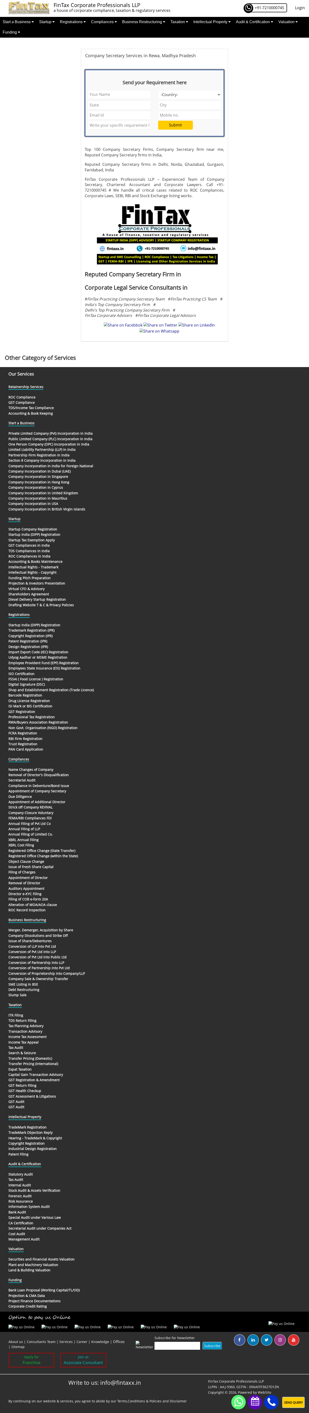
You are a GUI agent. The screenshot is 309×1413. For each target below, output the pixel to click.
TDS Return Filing (22, 1020)
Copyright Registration (26, 1143)
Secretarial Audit (21, 780)
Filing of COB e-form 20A (28, 899)
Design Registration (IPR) (28, 646)
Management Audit (24, 1239)
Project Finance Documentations (34, 1301)
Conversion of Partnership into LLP (36, 962)
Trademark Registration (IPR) (31, 630)
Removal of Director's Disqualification (38, 775)
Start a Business (17, 22)
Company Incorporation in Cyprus (35, 487)
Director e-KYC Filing (25, 893)
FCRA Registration (22, 733)
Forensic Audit (20, 1196)
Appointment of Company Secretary (37, 791)
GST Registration (21, 711)
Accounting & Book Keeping (30, 413)
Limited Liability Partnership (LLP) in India (42, 449)
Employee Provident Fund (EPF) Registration (43, 663)
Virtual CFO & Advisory (26, 588)
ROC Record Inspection (27, 910)
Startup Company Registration (32, 529)
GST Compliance (21, 402)
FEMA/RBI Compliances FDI (30, 818)
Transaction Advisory (25, 1031)
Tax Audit (15, 1047)
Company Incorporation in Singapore (38, 476)
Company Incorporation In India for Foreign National (50, 466)
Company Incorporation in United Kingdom (43, 493)
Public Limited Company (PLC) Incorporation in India (50, 439)
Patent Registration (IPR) (27, 641)
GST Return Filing (22, 1085)
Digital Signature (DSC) (26, 684)
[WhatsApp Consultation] (238, 1402)
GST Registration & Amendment (34, 1080)
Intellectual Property (210, 22)
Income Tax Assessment (27, 1036)
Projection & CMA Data (26, 1295)
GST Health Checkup (24, 1090)
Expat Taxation (20, 1069)
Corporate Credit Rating (27, 1306)
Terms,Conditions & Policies (139, 1401)
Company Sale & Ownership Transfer (38, 978)
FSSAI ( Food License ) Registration (35, 679)
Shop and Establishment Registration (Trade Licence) (51, 690)
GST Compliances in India (29, 545)
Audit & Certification (253, 22)
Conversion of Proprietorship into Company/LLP (46, 973)
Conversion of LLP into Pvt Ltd (32, 946)
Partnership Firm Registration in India (39, 455)
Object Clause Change (26, 861)
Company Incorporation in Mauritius (37, 498)
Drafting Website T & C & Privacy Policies (41, 605)
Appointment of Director (28, 877)
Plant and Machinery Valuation (33, 1264)
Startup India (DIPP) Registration (34, 534)
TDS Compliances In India (29, 551)
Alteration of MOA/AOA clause (32, 904)
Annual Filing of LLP (24, 829)
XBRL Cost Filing (21, 845)
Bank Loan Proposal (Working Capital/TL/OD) (44, 1290)
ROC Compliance (21, 397)
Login (300, 7)
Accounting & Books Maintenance (35, 561)
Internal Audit (19, 1185)
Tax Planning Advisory (25, 1025)
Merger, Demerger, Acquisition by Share (40, 930)
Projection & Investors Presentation (36, 583)
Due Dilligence (20, 796)
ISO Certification (21, 673)
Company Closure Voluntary (30, 812)
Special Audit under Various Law (34, 1217)
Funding (10, 32)
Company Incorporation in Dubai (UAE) (39, 471)
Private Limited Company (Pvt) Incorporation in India (50, 433)
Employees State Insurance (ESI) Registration (44, 668)
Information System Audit (29, 1206)
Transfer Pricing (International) (33, 1063)
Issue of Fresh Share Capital (31, 866)
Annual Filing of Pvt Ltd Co (29, 823)
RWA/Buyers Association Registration (38, 722)
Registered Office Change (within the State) (43, 856)
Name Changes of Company (30, 769)
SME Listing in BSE (23, 984)
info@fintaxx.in (120, 1382)
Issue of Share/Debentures (30, 941)
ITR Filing (15, 1015)
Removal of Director (24, 883)
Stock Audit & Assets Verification (34, 1190)
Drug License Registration (29, 700)
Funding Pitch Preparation (29, 578)
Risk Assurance (20, 1201)
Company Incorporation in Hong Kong (38, 482)
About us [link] (15, 1341)
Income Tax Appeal (23, 1042)
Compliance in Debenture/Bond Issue (38, 785)
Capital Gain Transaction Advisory (35, 1074)
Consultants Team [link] (41, 1341)
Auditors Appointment (26, 888)
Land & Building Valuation (29, 1270)
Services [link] (66, 1341)
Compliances (103, 22)
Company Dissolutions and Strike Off (38, 935)
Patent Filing (18, 1154)
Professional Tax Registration (31, 717)
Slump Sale (17, 995)
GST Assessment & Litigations (32, 1096)
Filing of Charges (21, 872)
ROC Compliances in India (29, 556)
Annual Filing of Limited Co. (30, 834)
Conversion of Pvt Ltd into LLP (32, 951)
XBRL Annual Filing (23, 839)
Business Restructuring (142, 22)
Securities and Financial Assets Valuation (41, 1259)
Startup (45, 22)
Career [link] (82, 1341)
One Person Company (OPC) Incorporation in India (48, 444)
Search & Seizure (22, 1053)
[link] (119, 1341)
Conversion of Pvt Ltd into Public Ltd (37, 957)
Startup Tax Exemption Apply (31, 540)
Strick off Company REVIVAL (30, 807)
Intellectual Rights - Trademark (33, 567)
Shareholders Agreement (28, 594)
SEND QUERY (293, 1402)
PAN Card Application (25, 749)
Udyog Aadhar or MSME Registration (37, 657)
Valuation (286, 22)
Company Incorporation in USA (33, 503)
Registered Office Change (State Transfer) (41, 850)
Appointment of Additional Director (36, 802)
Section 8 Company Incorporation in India (42, 460)
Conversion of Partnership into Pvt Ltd (39, 968)
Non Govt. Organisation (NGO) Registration (42, 727)
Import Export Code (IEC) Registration (38, 652)
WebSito (264, 1392)
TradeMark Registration (27, 1127)
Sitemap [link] (18, 1346)
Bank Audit (17, 1212)
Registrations (72, 22)
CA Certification (20, 1223)
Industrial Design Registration (32, 1148)
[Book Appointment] (255, 1401)
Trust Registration (22, 744)
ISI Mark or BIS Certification (30, 706)
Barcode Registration (25, 695)
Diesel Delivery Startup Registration (37, 599)
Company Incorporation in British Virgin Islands (46, 509)
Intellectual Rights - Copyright (32, 572)
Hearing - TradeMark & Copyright (35, 1138)
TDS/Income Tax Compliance (31, 407)
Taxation (178, 22)
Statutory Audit (20, 1174)
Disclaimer (178, 1401)
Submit (175, 125)
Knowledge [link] (100, 1341)
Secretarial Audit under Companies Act (39, 1228)
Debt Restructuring (23, 989)
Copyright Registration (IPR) (30, 635)
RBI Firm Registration (25, 738)
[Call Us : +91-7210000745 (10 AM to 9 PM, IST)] (271, 1402)
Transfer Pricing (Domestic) (30, 1058)
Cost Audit (16, 1234)
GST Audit (16, 1101)
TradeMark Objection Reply (30, 1132)
